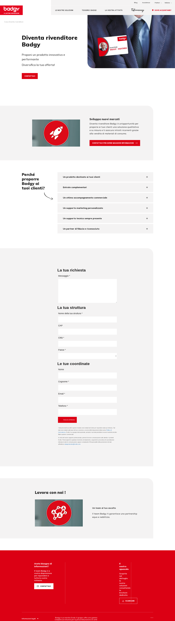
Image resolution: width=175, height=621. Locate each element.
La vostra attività (113, 10)
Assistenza (146, 2)
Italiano (167, 3)
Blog (135, 2)
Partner (157, 3)
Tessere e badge (89, 10)
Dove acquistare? (163, 10)
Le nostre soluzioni (64, 10)
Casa (6, 22)
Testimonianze (137, 10)
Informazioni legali (29, 619)
